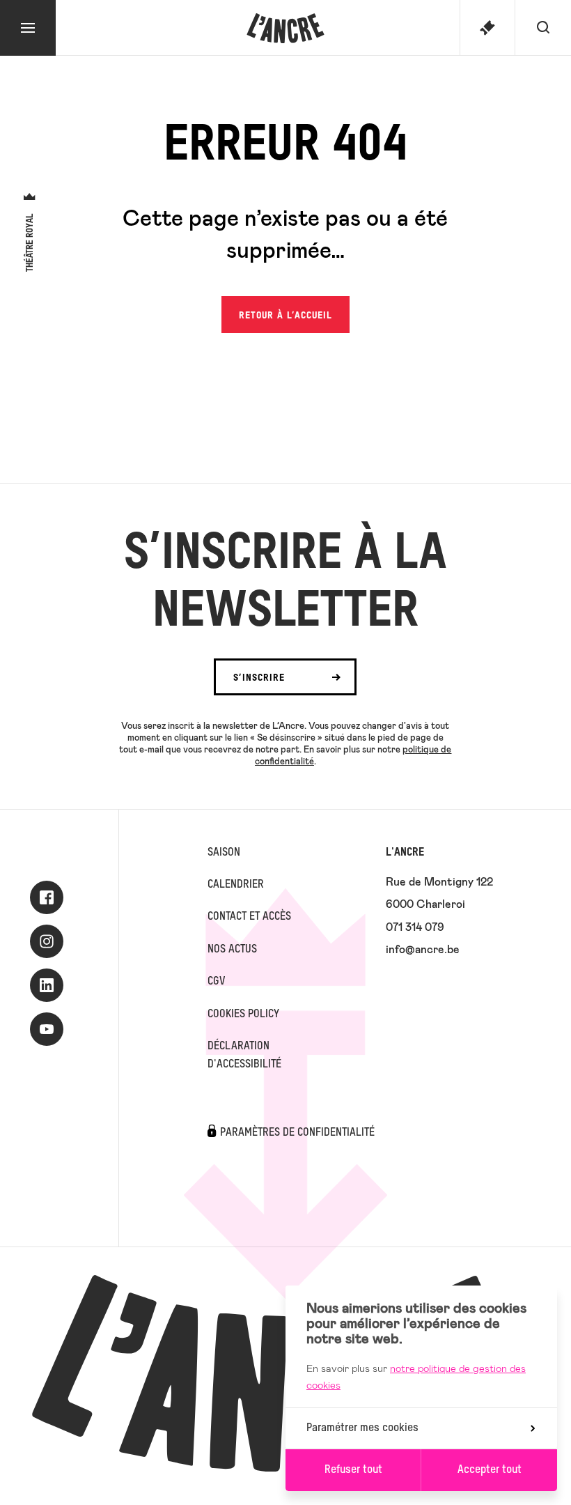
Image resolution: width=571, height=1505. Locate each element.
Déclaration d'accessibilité (244, 1055)
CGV (216, 981)
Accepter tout (489, 1470)
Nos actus (232, 949)
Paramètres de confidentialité (297, 1133)
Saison (224, 852)
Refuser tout (353, 1470)
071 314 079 (415, 926)
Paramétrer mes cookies (362, 1428)
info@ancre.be (423, 948)
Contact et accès (249, 917)
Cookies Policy (243, 1014)
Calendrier (236, 884)
